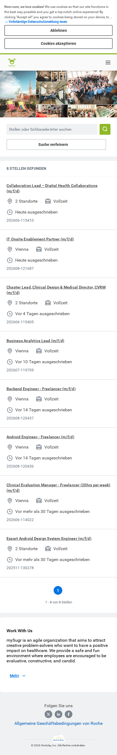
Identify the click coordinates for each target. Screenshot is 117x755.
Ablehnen (58, 30)
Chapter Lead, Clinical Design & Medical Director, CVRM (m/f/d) (56, 290)
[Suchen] (105, 129)
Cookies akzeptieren (58, 43)
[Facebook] (68, 714)
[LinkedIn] (58, 714)
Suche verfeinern (53, 144)
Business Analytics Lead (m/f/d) (35, 341)
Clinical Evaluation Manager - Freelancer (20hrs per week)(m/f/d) (58, 488)
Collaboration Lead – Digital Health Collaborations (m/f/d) (52, 188)
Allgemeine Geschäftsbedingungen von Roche (58, 723)
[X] (48, 714)
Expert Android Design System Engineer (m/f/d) (49, 538)
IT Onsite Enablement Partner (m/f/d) (40, 239)
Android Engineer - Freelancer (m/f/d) (40, 437)
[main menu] (108, 62)
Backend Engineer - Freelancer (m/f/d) (41, 389)
